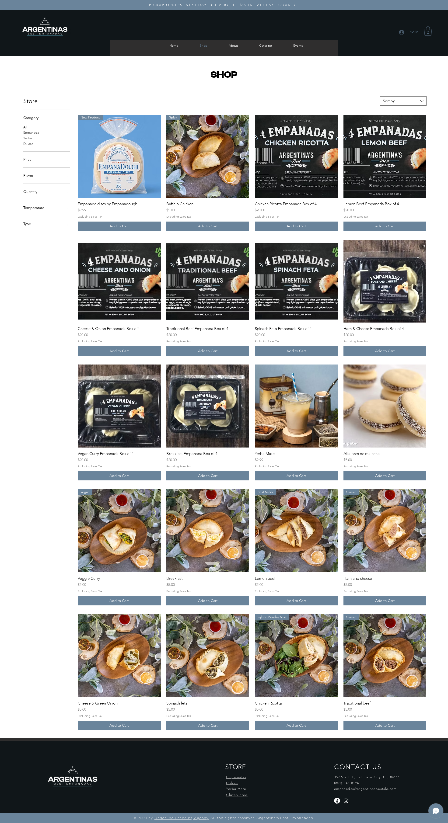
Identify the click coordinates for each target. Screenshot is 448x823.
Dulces (28, 144)
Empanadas (236, 777)
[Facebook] (337, 801)
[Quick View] (296, 156)
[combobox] (403, 101)
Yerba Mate (236, 789)
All (25, 127)
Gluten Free (236, 795)
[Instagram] (346, 801)
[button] (428, 31)
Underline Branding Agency (181, 818)
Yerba (27, 138)
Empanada (31, 132)
